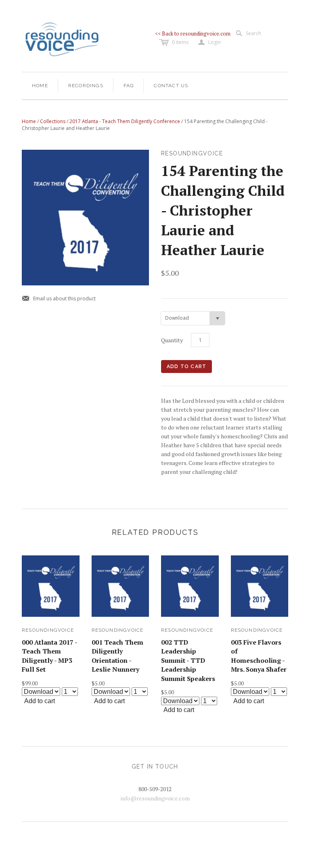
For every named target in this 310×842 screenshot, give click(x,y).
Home (40, 85)
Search (253, 33)
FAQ (129, 85)
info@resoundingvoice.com (155, 798)
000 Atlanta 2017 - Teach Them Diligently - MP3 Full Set (49, 656)
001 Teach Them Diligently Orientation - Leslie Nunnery (117, 656)
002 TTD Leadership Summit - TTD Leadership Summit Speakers (188, 660)
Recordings (85, 85)
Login (209, 42)
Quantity (172, 340)
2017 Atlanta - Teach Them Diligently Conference (124, 121)
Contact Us (171, 85)
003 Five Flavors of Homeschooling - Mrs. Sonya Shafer (259, 656)
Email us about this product (59, 298)
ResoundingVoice (48, 630)
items (180, 42)
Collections (52, 121)
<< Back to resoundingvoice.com (192, 33)
